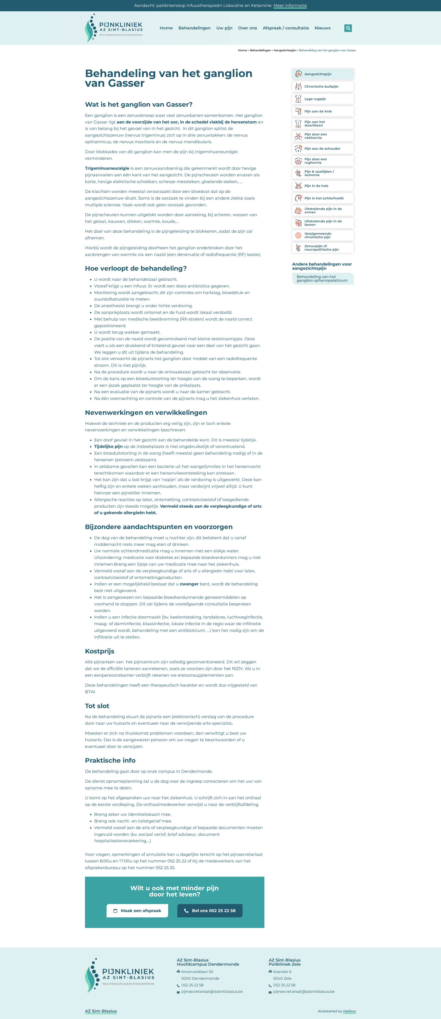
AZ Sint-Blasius (101, 1011)
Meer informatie (290, 5)
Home (166, 28)
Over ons (247, 28)
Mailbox (349, 1011)
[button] (348, 28)
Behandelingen (194, 28)
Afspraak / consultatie (286, 28)
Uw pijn (224, 28)
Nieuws (323, 28)
